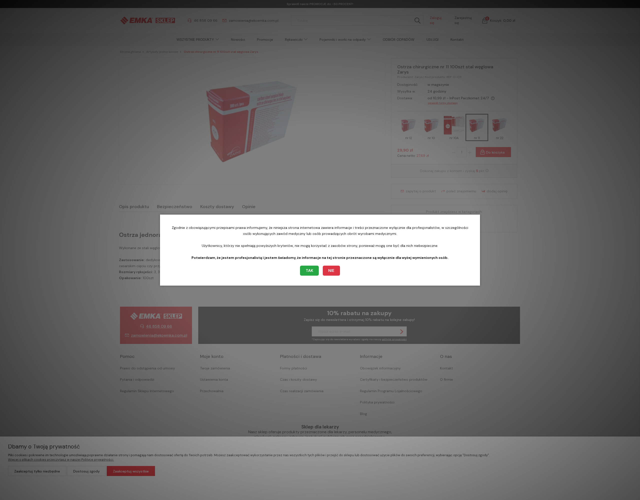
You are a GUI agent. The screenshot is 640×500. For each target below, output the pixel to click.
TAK (309, 270)
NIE (331, 270)
